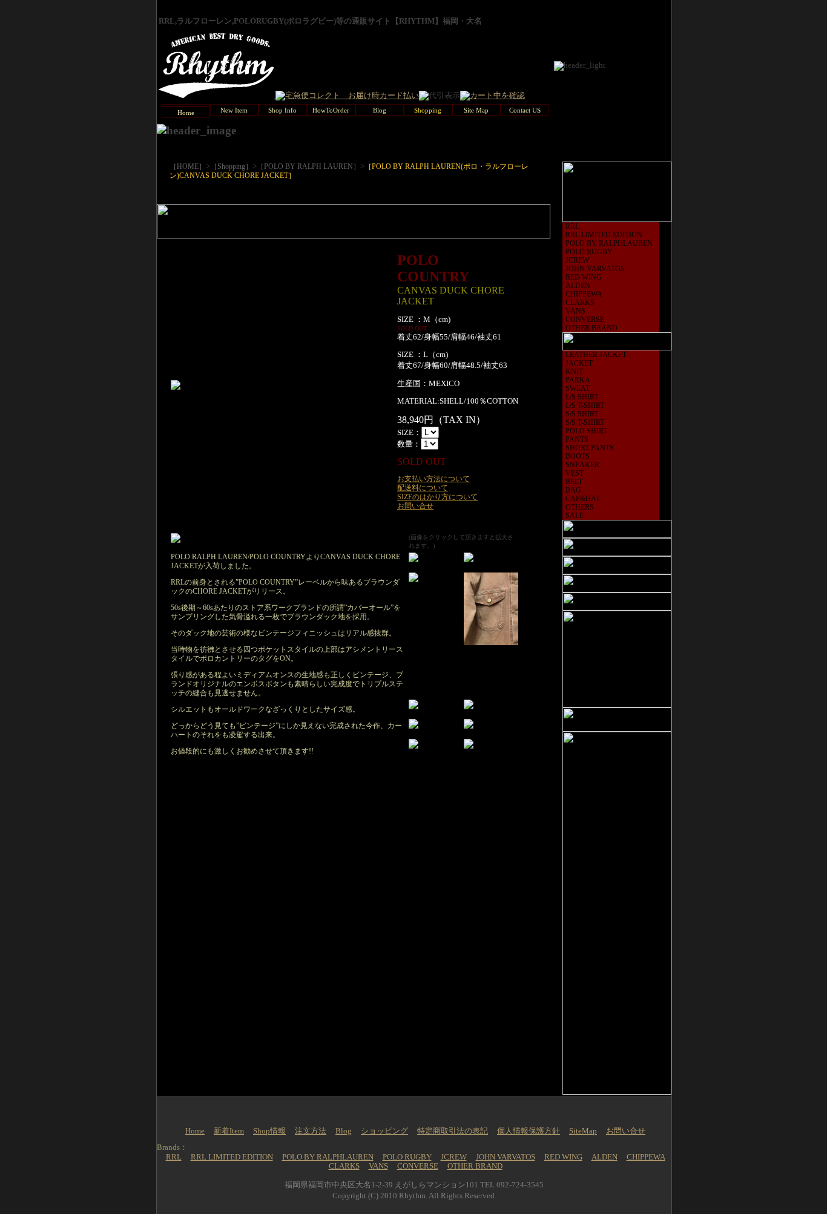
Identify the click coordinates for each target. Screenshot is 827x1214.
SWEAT (577, 388)
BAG (573, 490)
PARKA (577, 380)
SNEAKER (582, 464)
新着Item (229, 1131)
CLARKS (580, 302)
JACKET (579, 363)
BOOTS (577, 456)
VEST (574, 473)
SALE (574, 515)
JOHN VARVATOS (595, 268)
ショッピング (384, 1131)
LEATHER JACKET (596, 354)
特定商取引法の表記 (452, 1131)
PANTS (576, 439)
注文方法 (310, 1131)
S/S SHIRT (581, 414)
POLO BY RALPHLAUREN (609, 243)
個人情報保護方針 (528, 1131)
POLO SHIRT (586, 431)
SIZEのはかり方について (437, 496)
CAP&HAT (582, 498)
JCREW (577, 260)
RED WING (583, 277)
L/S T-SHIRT (584, 405)
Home (195, 1131)
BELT (573, 481)
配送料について (422, 487)
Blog (343, 1131)
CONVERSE (584, 319)
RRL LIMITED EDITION (603, 234)
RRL (572, 226)
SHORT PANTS (589, 447)
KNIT (574, 371)
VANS (575, 311)
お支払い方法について (433, 478)
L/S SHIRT (581, 397)
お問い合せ (415, 506)
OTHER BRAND (591, 328)
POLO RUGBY (589, 251)
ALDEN (577, 285)
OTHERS (579, 507)
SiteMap (583, 1131)
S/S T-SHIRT (584, 422)
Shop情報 (269, 1131)
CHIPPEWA (583, 294)
